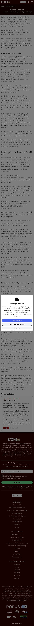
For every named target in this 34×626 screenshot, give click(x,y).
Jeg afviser (17, 328)
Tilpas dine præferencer (17, 324)
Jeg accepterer (17, 320)
